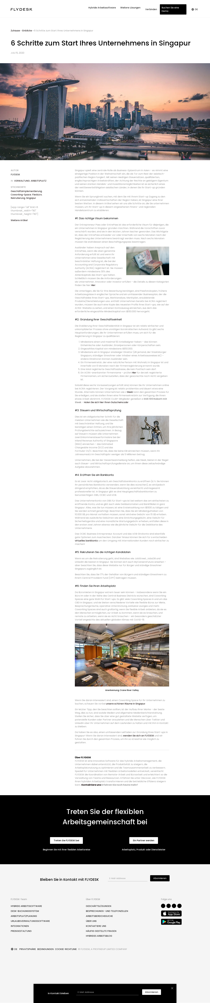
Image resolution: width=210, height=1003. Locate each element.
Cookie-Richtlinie (66, 949)
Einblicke (27, 30)
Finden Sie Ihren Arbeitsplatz (98, 586)
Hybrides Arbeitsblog (99, 936)
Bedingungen (45, 949)
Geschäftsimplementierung (26, 191)
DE (196, 9)
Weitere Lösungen (130, 7)
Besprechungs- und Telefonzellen (107, 911)
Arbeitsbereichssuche (99, 916)
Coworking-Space (21, 194)
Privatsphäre (27, 949)
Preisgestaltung (21, 931)
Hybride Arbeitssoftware (102, 7)
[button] (66, 840)
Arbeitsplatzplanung (24, 916)
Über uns (91, 921)
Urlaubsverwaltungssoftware (30, 921)
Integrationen (20, 926)
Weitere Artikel (19, 220)
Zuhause (15, 30)
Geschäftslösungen (98, 906)
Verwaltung (22, 180)
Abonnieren (159, 878)
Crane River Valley (129, 690)
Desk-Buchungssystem (25, 911)
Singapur (31, 198)
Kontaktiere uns (91, 784)
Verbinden (151, 9)
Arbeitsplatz (38, 180)
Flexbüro (37, 194)
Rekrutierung (18, 198)
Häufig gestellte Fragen (101, 931)
